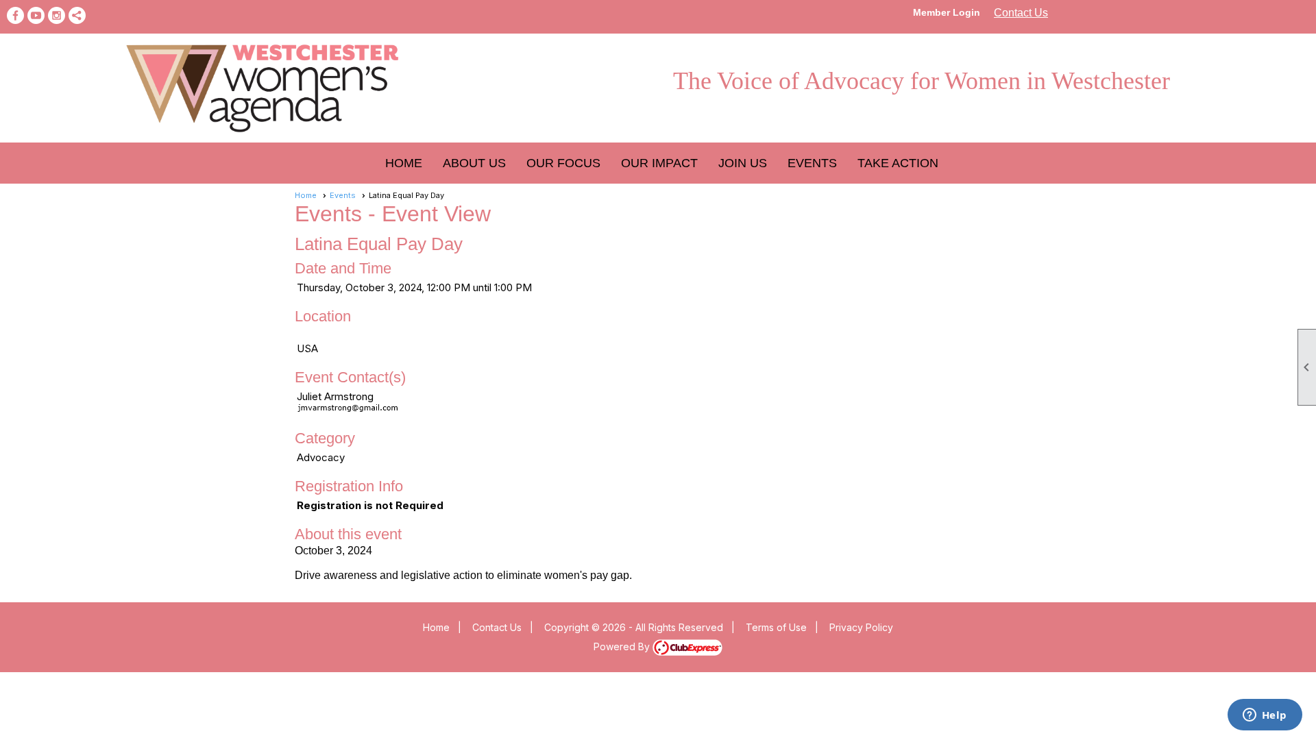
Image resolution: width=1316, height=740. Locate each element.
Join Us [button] (742, 163)
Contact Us (1021, 12)
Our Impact (659, 163)
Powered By (623, 646)
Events (343, 195)
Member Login (946, 12)
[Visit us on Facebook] (15, 15)
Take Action (897, 163)
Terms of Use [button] (776, 627)
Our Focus (563, 163)
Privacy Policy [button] (861, 627)
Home (403, 163)
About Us (474, 163)
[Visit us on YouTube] (36, 15)
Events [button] (812, 163)
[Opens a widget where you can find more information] (1264, 716)
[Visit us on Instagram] (56, 15)
